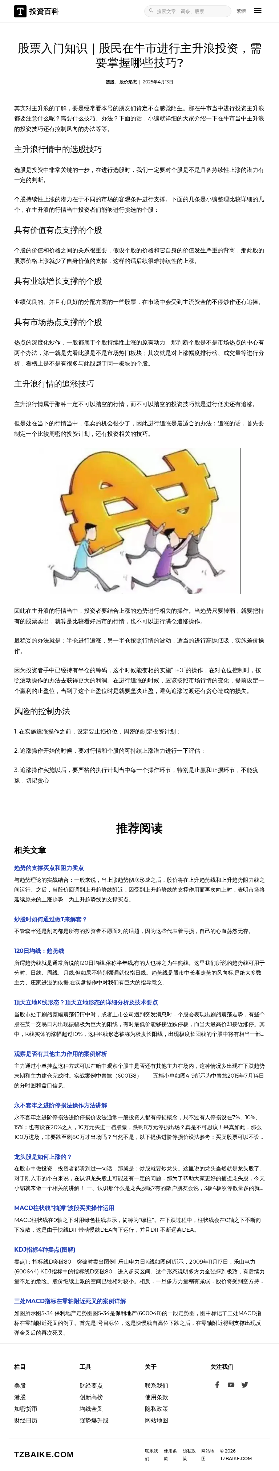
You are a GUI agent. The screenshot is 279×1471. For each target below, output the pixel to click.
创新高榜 (91, 1397)
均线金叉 (91, 1408)
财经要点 (91, 1385)
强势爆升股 (94, 1420)
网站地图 (156, 1420)
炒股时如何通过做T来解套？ (51, 919)
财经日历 (25, 1420)
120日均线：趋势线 (39, 950)
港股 (20, 1397)
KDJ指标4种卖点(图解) (45, 1249)
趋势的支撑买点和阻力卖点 (49, 867)
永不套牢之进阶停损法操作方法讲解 (60, 1105)
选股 (110, 81)
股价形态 (128, 81)
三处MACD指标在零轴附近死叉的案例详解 (70, 1301)
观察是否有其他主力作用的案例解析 (60, 1053)
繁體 (241, 11)
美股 (20, 1385)
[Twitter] (244, 1386)
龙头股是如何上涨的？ (43, 1156)
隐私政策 (156, 1408)
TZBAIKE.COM (44, 1454)
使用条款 (156, 1397)
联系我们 (156, 1385)
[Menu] (258, 11)
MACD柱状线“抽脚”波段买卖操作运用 (64, 1208)
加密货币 (25, 1408)
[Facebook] (217, 1386)
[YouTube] (231, 1386)
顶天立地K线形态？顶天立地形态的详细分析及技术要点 (86, 1002)
